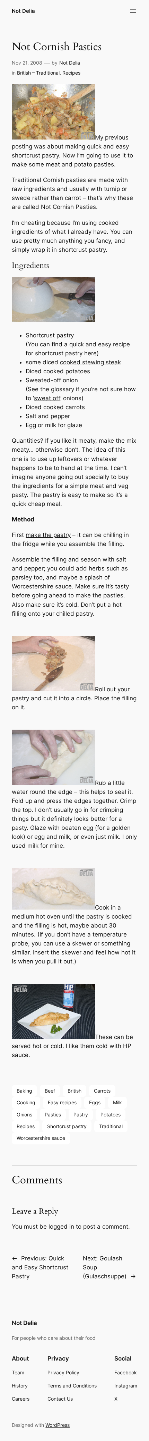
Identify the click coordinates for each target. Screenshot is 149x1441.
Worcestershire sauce (41, 1138)
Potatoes (110, 1114)
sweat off (47, 398)
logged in (61, 1226)
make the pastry (48, 534)
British (74, 1091)
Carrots (102, 1091)
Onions (24, 1114)
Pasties (53, 1114)
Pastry (80, 1114)
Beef (50, 1091)
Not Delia (23, 11)
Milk (117, 1102)
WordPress (57, 1425)
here (90, 353)
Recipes (71, 73)
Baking (24, 1091)
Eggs (94, 1102)
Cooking (26, 1102)
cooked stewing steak (90, 362)
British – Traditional (38, 73)
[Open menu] (133, 11)
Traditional (111, 1126)
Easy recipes (62, 1102)
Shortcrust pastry (67, 1126)
